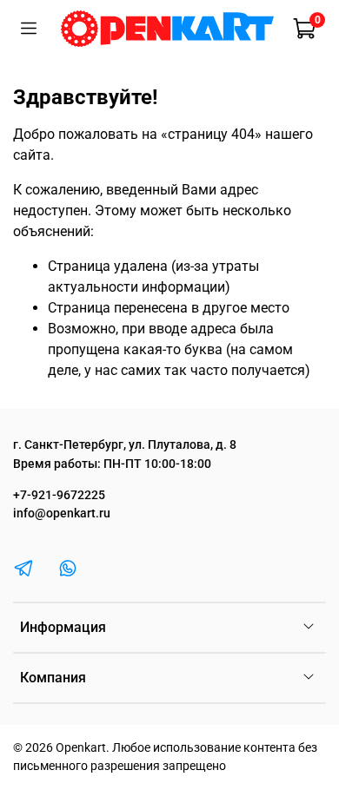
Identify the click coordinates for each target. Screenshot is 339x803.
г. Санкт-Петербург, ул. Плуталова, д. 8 (124, 445)
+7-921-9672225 (59, 495)
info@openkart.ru (61, 513)
